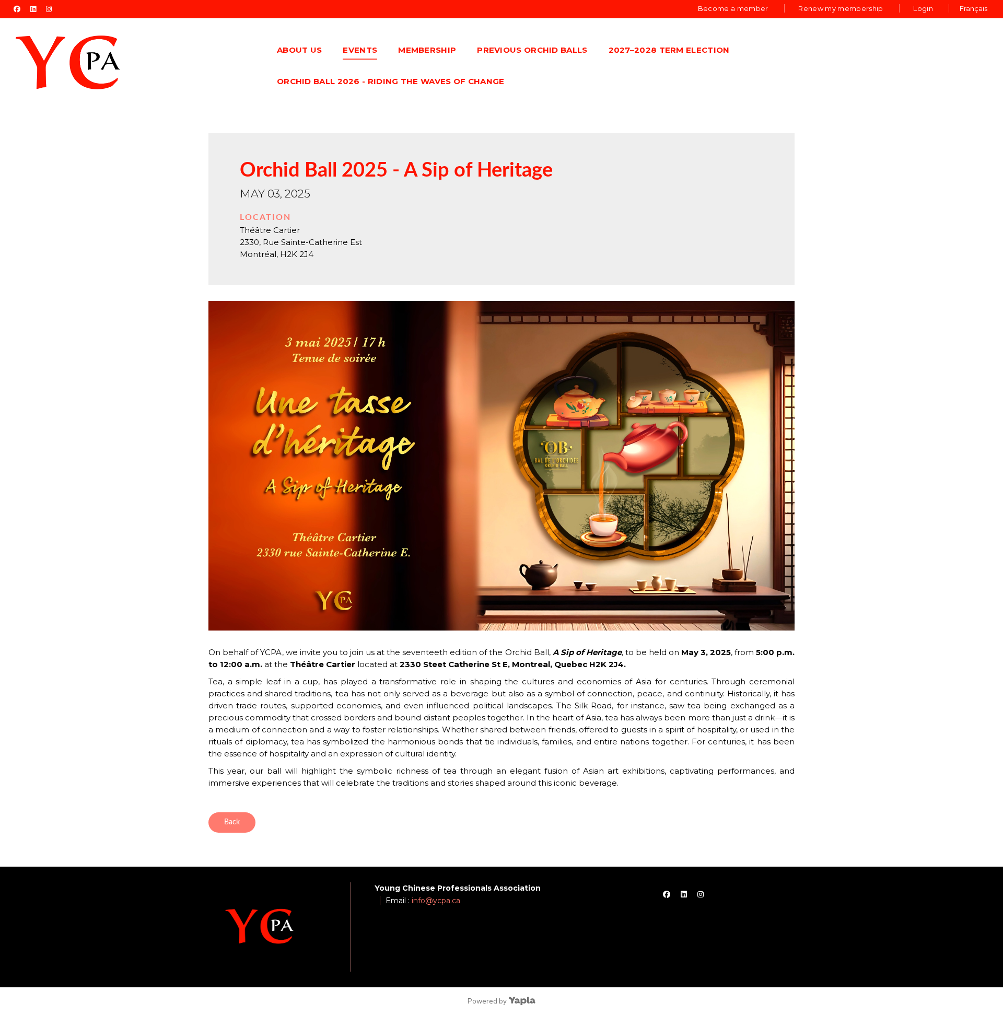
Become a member (733, 8)
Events (360, 50)
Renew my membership (840, 8)
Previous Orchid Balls (532, 50)
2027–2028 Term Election (669, 50)
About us (299, 50)
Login (923, 8)
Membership (427, 50)
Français (973, 8)
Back (232, 822)
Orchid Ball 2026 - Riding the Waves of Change (391, 81)
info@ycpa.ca (436, 900)
